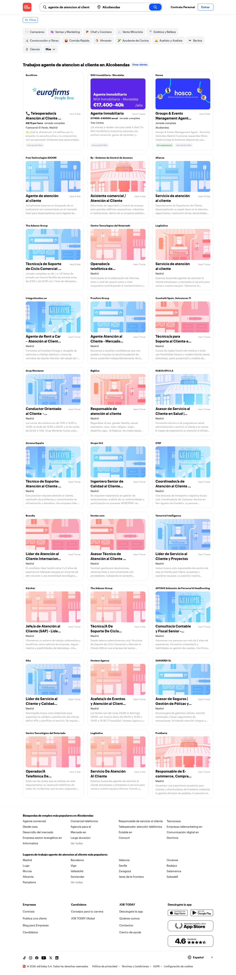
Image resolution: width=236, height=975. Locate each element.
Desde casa (30, 826)
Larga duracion (81, 837)
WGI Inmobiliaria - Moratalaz (107, 75)
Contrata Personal (183, 7)
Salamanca (174, 871)
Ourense (172, 860)
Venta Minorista (132, 31)
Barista (197, 40)
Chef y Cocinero (101, 31)
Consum (124, 837)
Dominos (172, 837)
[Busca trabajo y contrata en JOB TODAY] (27, 7)
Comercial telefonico (84, 821)
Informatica (30, 843)
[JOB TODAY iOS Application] (178, 912)
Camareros (37, 31)
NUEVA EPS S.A (164, 370)
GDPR (156, 966)
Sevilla (123, 865)
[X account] (50, 957)
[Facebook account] (36, 957)
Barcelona (77, 860)
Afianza (159, 157)
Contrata (29, 911)
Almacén (106, 40)
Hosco (159, 75)
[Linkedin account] (56, 957)
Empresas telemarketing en (184, 826)
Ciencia (35, 49)
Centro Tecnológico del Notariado (110, 225)
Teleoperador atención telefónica (140, 826)
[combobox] (70, 7)
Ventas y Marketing (67, 31)
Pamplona (29, 882)
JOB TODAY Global (83, 918)
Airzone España (35, 443)
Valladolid (77, 871)
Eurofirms (31, 75)
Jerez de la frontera (131, 876)
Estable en (125, 832)
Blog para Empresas (36, 925)
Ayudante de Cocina (135, 40)
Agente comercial (34, 821)
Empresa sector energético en (42, 837)
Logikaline (161, 225)
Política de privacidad (104, 966)
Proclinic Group (100, 298)
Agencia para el (81, 826)
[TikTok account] (24, 957)
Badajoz (172, 865)
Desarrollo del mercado (38, 832)
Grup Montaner (35, 370)
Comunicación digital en (183, 832)
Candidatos (30, 932)
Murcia (27, 871)
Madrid (27, 860)
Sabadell (172, 876)
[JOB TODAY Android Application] (202, 912)
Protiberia (161, 733)
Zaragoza (125, 871)
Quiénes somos (129, 918)
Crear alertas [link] (139, 64)
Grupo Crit (97, 443)
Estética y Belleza (165, 31)
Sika (28, 660)
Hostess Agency (100, 660)
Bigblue (95, 370)
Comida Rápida (79, 40)
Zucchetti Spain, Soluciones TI (173, 298)
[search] (155, 7)
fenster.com (98, 515)
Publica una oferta (35, 918)
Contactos (126, 925)
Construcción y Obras (44, 40)
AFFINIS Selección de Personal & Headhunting (182, 588)
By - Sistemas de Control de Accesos (112, 157)
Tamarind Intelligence (168, 515)
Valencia (124, 860)
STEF (158, 443)
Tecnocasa (174, 821)
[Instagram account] (30, 957)
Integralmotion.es (36, 298)
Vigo (74, 865)
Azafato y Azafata (170, 40)
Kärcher (30, 588)
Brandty (30, 515)
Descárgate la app (131, 911)
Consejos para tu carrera (87, 911)
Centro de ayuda (130, 932)
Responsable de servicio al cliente (141, 821)
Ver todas (77, 843)
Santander (77, 876)
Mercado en (78, 832)
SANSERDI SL (163, 660)
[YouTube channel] (43, 957)
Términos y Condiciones (135, 966)
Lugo (26, 865)
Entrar (205, 7)
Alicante (28, 876)
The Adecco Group (37, 225)
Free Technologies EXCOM (41, 157)
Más (48, 49)
